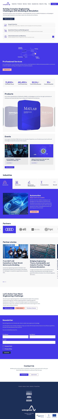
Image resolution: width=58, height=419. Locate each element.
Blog (46, 3)
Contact (54, 4)
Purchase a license (31, 308)
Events (29, 3)
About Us (41, 3)
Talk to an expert (8, 18)
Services (25, 3)
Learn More (9, 162)
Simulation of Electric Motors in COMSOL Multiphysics (40, 160)
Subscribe (6, 352)
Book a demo (20, 308)
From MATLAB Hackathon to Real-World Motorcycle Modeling (12, 263)
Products (20, 3)
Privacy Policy (8, 349)
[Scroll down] (53, 39)
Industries (14, 3)
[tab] (6, 184)
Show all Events (9, 167)
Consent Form (8, 346)
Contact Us (24, 374)
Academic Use (35, 3)
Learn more (7, 69)
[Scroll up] (53, 37)
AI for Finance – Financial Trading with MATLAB (14, 160)
